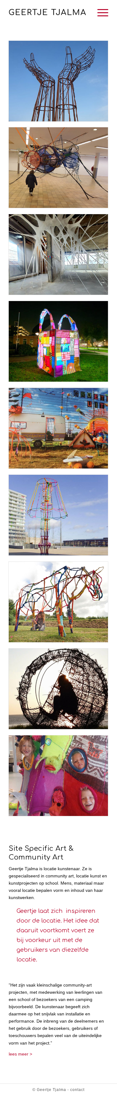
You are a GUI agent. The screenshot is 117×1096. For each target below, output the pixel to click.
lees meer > (20, 1053)
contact (77, 1090)
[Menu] (99, 12)
